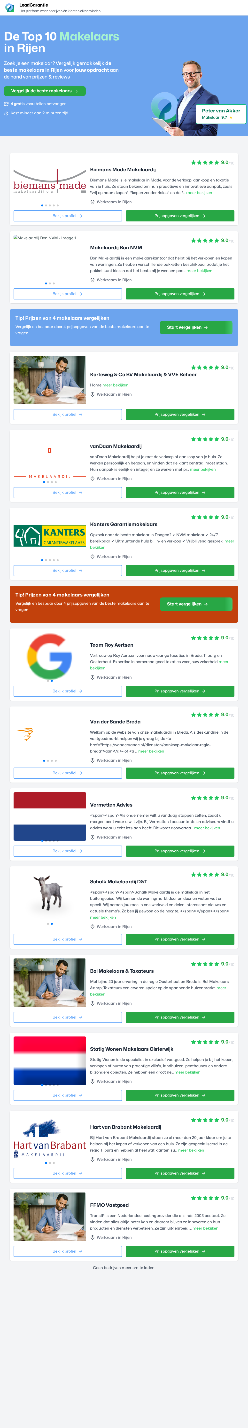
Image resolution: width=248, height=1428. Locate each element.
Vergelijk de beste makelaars (41, 91)
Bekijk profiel (64, 216)
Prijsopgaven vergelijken (177, 216)
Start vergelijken (184, 327)
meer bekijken (199, 193)
